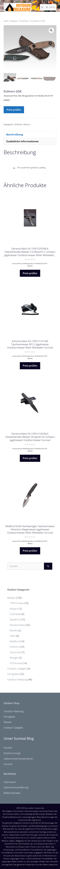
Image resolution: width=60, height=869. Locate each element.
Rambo (14, 630)
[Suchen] (48, 566)
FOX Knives (16, 663)
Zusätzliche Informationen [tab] (22, 141)
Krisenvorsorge (12, 753)
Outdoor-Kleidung (17, 679)
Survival (8, 764)
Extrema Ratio (17, 625)
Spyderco (15, 619)
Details (6, 100)
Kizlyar (13, 608)
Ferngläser (13, 674)
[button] (51, 30)
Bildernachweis (12, 793)
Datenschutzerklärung (16, 787)
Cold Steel (15, 614)
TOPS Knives (16, 603)
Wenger (14, 657)
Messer (14, 21)
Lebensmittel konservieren (18, 758)
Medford (14, 641)
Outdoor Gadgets (17, 668)
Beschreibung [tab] (14, 134)
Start (6, 21)
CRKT (13, 636)
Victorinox (15, 652)
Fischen (8, 747)
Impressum (10, 782)
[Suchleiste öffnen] (42, 7)
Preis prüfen (14, 109)
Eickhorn (24, 21)
